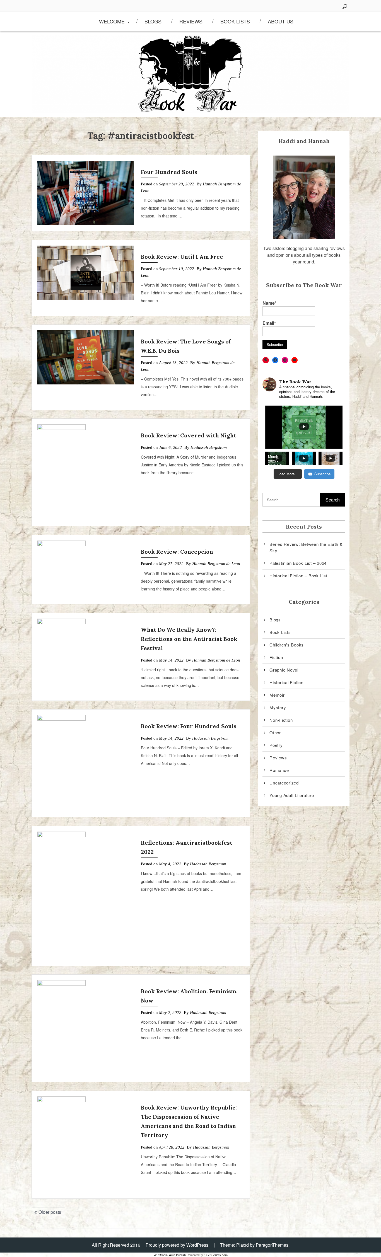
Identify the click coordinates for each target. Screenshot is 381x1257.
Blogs (152, 21)
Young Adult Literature (291, 795)
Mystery (277, 707)
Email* (269, 323)
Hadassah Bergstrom (209, 447)
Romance (279, 770)
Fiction (276, 657)
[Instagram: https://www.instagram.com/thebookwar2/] (285, 360)
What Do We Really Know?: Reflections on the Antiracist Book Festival (189, 638)
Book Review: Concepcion (177, 551)
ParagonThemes (272, 1245)
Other (275, 732)
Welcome (112, 21)
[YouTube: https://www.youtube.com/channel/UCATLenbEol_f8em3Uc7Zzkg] (294, 360)
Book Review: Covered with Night (188, 435)
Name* (269, 303)
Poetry (276, 745)
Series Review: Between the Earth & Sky (306, 547)
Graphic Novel (283, 670)
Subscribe (322, 473)
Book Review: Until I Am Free (182, 256)
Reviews (190, 21)
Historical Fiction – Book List (298, 575)
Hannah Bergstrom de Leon (216, 563)
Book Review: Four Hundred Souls (189, 726)
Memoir (277, 695)
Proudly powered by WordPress (177, 1245)
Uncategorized (284, 783)
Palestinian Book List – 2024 (298, 563)
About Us (280, 21)
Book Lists (235, 21)
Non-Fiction (281, 720)
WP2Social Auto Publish (170, 1255)
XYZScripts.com (217, 1255)
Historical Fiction (286, 682)
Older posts (49, 1212)
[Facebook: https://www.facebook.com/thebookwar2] (275, 360)
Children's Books (286, 645)
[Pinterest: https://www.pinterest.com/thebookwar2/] (265, 360)
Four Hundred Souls (169, 171)
